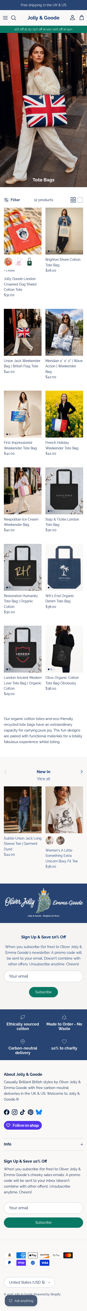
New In (43, 771)
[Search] (16, 18)
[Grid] (73, 200)
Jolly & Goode (23, 1294)
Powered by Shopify (47, 1294)
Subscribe (43, 992)
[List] (80, 200)
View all (43, 778)
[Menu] (5, 18)
